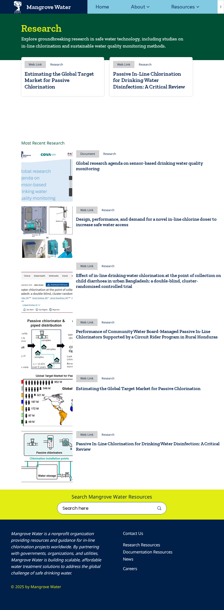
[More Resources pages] (197, 6)
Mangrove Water (48, 7)
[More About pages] (148, 6)
